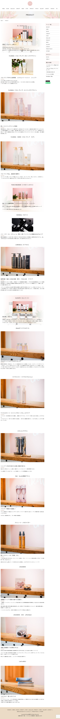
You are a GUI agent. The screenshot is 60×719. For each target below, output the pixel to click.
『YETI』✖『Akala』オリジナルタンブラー (52, 69)
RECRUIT (52, 8)
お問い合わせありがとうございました (24, 711)
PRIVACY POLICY (49, 48)
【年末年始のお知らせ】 (50, 72)
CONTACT (47, 8)
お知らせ (47, 59)
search (57, 9)
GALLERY (42, 8)
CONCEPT (18, 8)
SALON (7, 8)
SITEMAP (48, 51)
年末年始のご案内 (49, 76)
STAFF (27, 8)
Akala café (13, 8)
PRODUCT (32, 8)
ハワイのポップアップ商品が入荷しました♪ (52, 65)
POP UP (36, 8)
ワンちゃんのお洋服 (49, 74)
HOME (3, 8)
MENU (23, 8)
